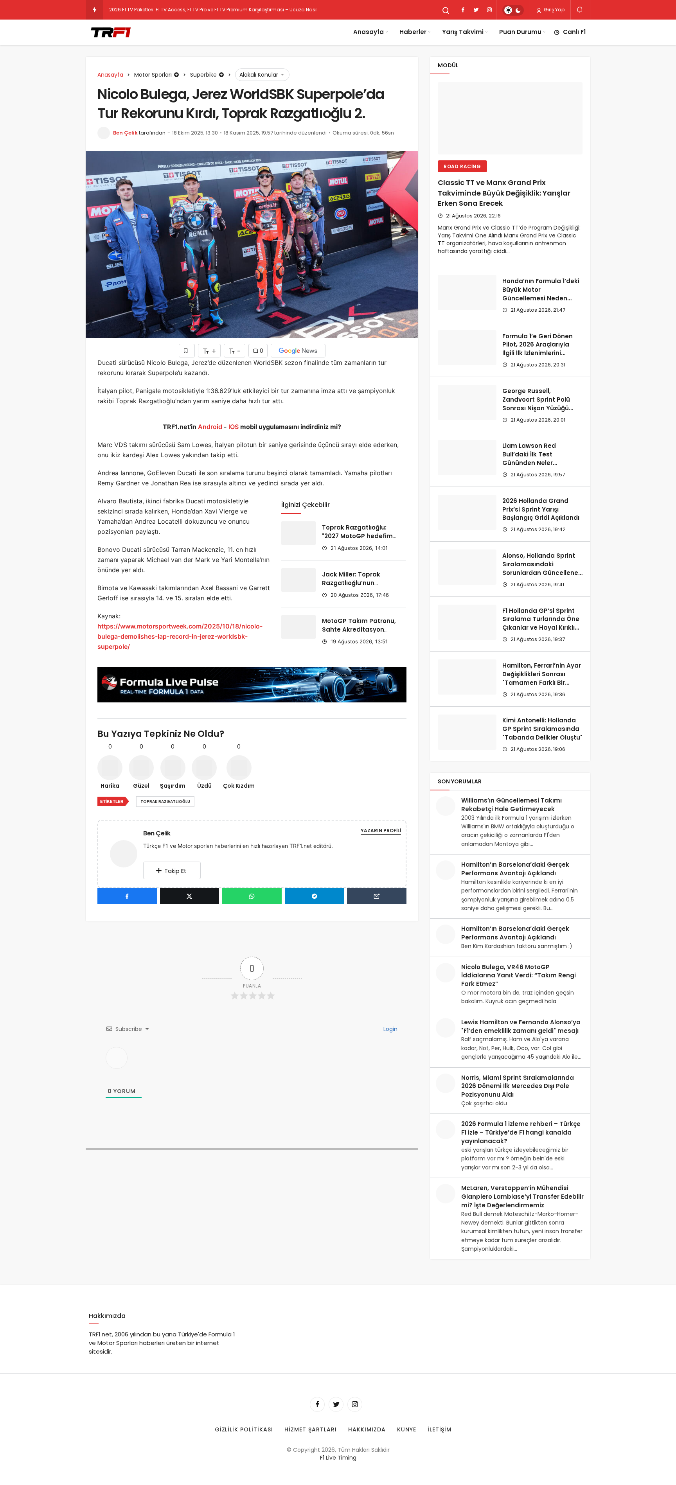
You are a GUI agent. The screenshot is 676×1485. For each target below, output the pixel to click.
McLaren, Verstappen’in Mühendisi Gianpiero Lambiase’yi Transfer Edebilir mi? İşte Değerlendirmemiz (522, 1196)
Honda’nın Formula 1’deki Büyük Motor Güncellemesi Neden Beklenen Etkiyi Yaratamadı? (540, 298)
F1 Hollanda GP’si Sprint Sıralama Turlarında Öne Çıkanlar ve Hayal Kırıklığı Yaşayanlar (541, 623)
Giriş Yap (554, 9)
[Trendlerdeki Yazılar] (94, 10)
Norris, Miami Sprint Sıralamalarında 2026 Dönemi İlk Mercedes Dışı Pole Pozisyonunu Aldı (517, 1086)
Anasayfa (368, 32)
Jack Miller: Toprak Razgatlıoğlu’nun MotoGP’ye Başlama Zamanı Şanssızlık (353, 587)
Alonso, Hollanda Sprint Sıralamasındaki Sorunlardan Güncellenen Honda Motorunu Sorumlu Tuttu (542, 572)
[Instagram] (489, 10)
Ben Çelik (125, 132)
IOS (233, 427)
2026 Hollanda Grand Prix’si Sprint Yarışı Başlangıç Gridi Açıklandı (540, 509)
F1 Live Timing (338, 1458)
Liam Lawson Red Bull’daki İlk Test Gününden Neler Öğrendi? (529, 459)
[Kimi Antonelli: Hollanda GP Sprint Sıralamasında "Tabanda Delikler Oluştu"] (467, 732)
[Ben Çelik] (127, 853)
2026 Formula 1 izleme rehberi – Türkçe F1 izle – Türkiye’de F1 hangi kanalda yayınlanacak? (521, 1132)
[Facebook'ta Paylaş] (127, 896)
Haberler (412, 32)
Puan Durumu (520, 32)
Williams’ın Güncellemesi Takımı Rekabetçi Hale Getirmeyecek (511, 804)
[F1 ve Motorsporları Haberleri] (110, 32)
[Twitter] (476, 10)
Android (209, 427)
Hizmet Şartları (310, 1429)
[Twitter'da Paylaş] (189, 896)
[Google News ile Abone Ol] (298, 350)
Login (389, 1029)
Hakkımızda (367, 1429)
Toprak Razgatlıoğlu (165, 801)
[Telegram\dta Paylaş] (314, 896)
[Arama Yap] (446, 10)
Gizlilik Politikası (244, 1429)
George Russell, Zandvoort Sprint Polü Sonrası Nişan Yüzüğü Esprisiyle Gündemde (536, 403)
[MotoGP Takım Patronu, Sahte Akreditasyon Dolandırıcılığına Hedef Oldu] (298, 627)
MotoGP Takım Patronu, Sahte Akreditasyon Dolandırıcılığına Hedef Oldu (359, 634)
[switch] (513, 10)
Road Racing (462, 166)
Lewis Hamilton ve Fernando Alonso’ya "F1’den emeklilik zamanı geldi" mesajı (521, 1026)
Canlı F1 (574, 32)
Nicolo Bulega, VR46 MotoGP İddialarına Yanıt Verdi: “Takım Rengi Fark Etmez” (518, 975)
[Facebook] (462, 10)
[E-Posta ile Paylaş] (376, 896)
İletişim (440, 1429)
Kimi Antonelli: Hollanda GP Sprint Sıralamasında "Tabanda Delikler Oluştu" (542, 729)
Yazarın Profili (381, 830)
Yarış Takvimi (463, 32)
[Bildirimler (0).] (580, 9)
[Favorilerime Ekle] (187, 350)
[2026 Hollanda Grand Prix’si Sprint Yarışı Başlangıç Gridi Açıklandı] (467, 512)
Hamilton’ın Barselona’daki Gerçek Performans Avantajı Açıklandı (515, 868)
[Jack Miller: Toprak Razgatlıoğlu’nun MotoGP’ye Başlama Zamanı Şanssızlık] (298, 580)
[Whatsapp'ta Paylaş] (252, 896)
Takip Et (175, 871)
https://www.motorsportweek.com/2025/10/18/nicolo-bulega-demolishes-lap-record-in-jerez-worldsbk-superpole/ (179, 636)
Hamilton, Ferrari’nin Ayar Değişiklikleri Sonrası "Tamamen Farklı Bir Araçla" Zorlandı (541, 678)
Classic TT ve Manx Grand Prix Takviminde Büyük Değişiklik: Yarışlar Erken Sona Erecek (504, 193)
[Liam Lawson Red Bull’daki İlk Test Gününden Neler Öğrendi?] (467, 457)
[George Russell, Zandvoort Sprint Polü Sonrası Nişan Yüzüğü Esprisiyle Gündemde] (467, 402)
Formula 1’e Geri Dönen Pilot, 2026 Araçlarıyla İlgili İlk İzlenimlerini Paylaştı (537, 349)
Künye (406, 1429)
